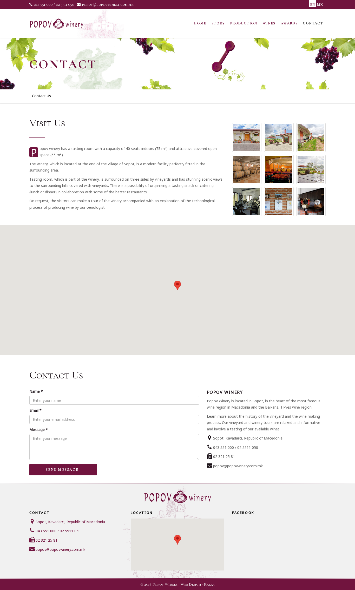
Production (243, 23)
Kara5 (209, 584)
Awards (289, 23)
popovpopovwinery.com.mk (107, 4)
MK (320, 4)
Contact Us (41, 95)
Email (35, 410)
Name (36, 391)
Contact (313, 23)
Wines (268, 23)
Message (38, 429)
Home (200, 23)
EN (312, 4)
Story (218, 23)
